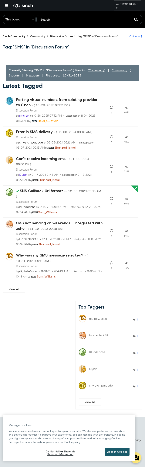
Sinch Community (23, 5)
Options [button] (134, 36)
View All (14, 289)
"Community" (96, 70)
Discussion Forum (61, 36)
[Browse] (8, 5)
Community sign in (127, 5)
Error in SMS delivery (54, 131)
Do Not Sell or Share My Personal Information (60, 453)
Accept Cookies (117, 451)
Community (37, 36)
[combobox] (89, 19)
